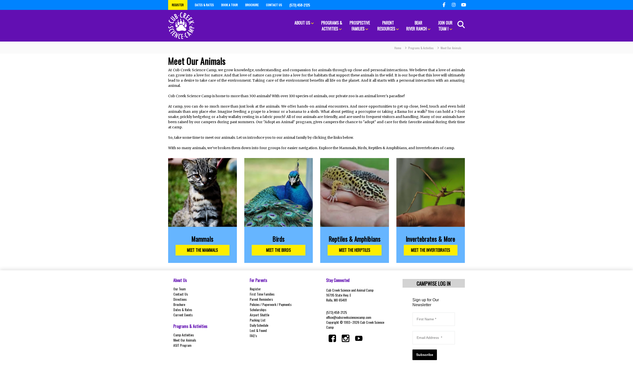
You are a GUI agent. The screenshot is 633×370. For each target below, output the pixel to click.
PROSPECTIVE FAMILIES (360, 26)
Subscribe (424, 355)
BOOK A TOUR (229, 5)
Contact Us (180, 294)
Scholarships (258, 309)
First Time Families (262, 294)
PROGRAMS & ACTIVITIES (331, 26)
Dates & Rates (182, 309)
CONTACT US (274, 5)
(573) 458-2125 (336, 312)
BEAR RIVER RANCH (416, 26)
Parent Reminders (261, 299)
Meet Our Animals (184, 340)
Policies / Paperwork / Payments (271, 304)
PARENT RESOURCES (386, 26)
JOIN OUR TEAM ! (445, 26)
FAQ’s (253, 335)
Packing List (258, 320)
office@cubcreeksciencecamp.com (348, 317)
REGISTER (178, 5)
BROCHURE (252, 5)
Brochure (179, 304)
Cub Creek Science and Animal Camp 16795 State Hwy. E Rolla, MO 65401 (350, 294)
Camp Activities (183, 334)
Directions (180, 299)
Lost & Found (258, 330)
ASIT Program (182, 345)
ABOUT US (302, 23)
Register (255, 288)
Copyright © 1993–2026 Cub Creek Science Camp (355, 325)
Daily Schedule (259, 325)
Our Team (179, 288)
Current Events (183, 314)
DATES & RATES (204, 5)
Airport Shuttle (259, 314)
